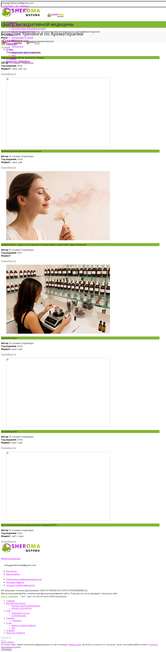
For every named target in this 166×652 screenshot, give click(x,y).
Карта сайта (13, 574)
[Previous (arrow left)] (2, 640)
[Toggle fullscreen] (7, 637)
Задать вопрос (7, 642)
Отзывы (5, 47)
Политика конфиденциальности (24, 579)
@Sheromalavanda (10, 558)
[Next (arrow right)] (5, 640)
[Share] (5, 637)
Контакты (11, 571)
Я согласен (6, 650)
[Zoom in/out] (10, 637)
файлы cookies (75, 644)
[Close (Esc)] (2, 637)
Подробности (8, 73)
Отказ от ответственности (20, 585)
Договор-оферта (15, 582)
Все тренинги (8, 44)
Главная (5, 41)
